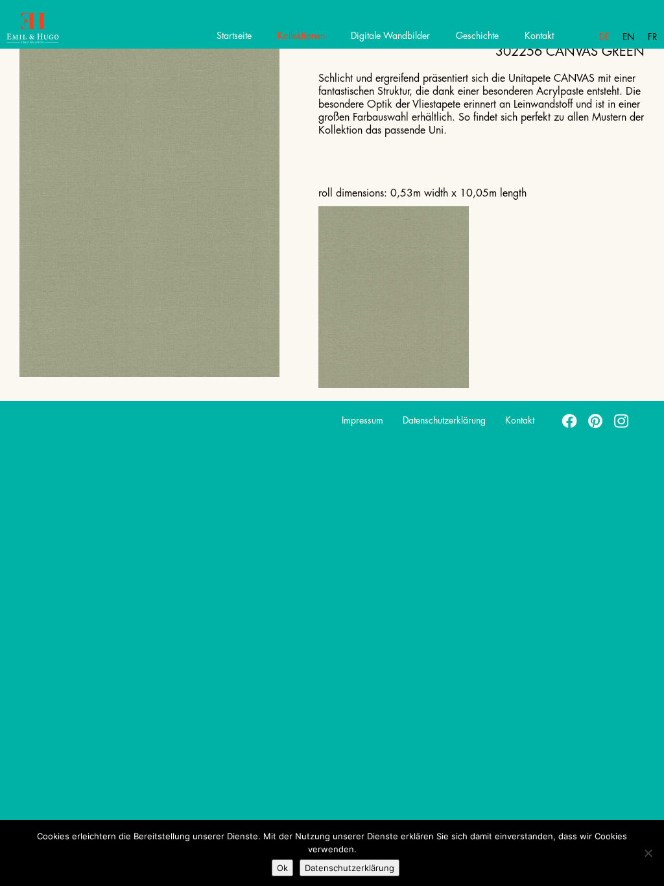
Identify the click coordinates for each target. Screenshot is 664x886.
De (604, 37)
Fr (653, 37)
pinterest (596, 420)
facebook (570, 420)
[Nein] (647, 852)
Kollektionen (301, 35)
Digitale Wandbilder (390, 35)
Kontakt (539, 35)
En (628, 37)
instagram (622, 420)
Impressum (362, 420)
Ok (282, 868)
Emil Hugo (56, 29)
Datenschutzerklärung (444, 420)
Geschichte (477, 35)
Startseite (234, 35)
